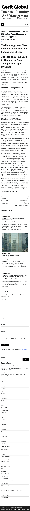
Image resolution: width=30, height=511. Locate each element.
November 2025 (4, 405)
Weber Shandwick (4, 488)
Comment (4, 299)
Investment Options (5, 461)
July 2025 (3, 415)
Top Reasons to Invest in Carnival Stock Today (10, 365)
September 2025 (4, 410)
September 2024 (4, 438)
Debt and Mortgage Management (8, 451)
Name (3, 318)
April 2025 (3, 422)
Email (3, 325)
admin (17, 39)
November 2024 (4, 434)
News (2, 463)
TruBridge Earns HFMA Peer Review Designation (11, 372)
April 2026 (3, 393)
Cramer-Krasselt (4, 483)
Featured (3, 454)
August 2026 (3, 384)
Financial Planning (5, 459)
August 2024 (3, 441)
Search (3, 357)
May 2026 (3, 391)
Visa (2, 468)
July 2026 (3, 386)
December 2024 (4, 431)
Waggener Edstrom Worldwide (7, 481)
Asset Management (11, 191)
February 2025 (4, 427)
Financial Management (5, 456)
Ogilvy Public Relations (5, 485)
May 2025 (3, 419)
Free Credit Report (5, 492)
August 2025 (3, 412)
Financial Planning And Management (15, 13)
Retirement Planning (5, 466)
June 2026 (3, 388)
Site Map (3, 500)
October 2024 (4, 436)
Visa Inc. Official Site (5, 473)
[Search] (27, 25)
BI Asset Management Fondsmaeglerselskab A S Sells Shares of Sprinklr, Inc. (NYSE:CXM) (14, 275)
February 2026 (4, 398)
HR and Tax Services (5, 495)
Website (3, 331)
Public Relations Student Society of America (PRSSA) (11, 490)
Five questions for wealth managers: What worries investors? (13, 218)
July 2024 (3, 443)
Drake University (4, 478)
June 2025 (3, 417)
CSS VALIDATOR (4, 497)
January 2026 (3, 400)
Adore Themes (24, 509)
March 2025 (3, 424)
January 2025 (3, 429)
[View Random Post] (25, 25)
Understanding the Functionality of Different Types (11, 378)
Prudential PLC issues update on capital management (12, 256)
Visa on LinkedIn (4, 476)
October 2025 (4, 407)
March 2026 (3, 395)
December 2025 (4, 403)
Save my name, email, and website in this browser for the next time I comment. (14, 339)
